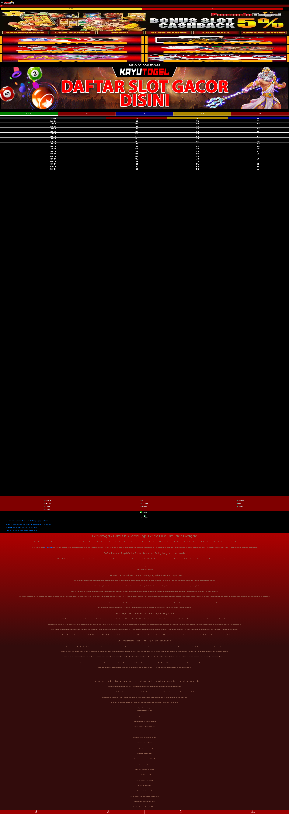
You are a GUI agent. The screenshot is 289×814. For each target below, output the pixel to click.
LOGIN (212, 8)
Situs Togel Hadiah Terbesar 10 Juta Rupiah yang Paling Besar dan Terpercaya (28, 524)
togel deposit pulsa (48, 547)
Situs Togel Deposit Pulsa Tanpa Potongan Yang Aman (21, 527)
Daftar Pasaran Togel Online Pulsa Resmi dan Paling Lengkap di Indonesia (27, 521)
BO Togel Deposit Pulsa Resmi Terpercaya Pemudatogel (22, 530)
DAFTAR (71, 8)
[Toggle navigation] (2, 2)
